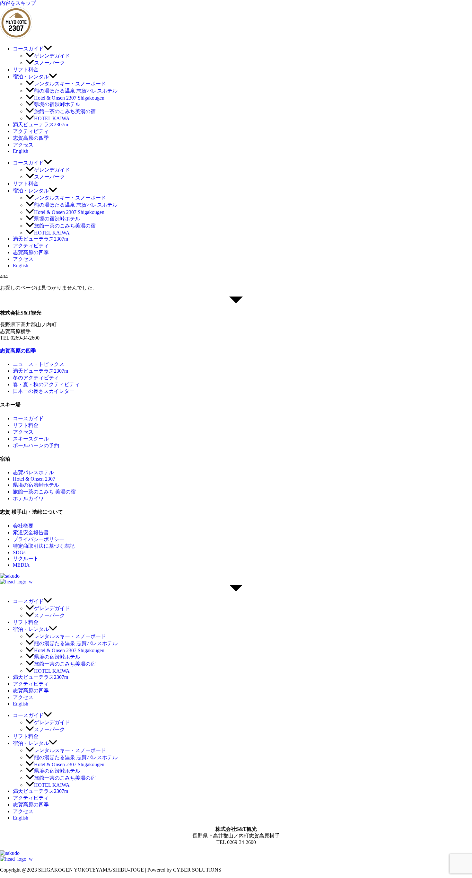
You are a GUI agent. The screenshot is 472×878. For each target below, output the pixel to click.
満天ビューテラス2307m (40, 124)
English (20, 151)
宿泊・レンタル (31, 76)
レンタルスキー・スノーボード (70, 83)
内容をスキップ (18, 3)
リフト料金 (26, 69)
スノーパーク (49, 63)
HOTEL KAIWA (52, 118)
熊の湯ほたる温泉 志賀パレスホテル (76, 90)
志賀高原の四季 (31, 138)
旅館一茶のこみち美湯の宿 (65, 111)
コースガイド (28, 48)
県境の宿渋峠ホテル (57, 104)
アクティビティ (31, 131)
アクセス (23, 144)
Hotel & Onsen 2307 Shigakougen (69, 98)
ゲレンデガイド (52, 55)
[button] (48, 48)
